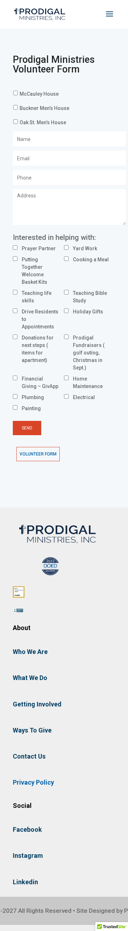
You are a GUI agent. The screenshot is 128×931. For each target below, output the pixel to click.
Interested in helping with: (54, 237)
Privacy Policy (33, 782)
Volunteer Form (38, 454)
